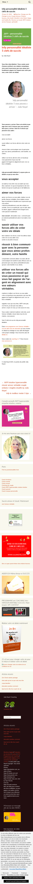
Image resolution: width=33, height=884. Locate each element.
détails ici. (5, 334)
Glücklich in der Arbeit (20, 18)
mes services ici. (7, 341)
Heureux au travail (16, 20)
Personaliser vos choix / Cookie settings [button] (17, 874)
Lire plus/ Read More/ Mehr (17, 869)
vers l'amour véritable (8, 504)
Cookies (14, 754)
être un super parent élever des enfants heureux (16, 563)
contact (6, 761)
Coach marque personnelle (10, 491)
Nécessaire (6, 873)
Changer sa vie (6, 16)
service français (6, 22)
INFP (24, 20)
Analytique (24, 873)
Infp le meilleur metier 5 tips (18, 393)
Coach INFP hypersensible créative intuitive (14, 487)
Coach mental (6, 481)
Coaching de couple (7, 485)
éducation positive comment (10, 686)
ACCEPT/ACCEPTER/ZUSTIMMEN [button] (16, 881)
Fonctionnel (15, 873)
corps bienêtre (6, 683)
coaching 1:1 (15, 339)
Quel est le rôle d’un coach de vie (11, 689)
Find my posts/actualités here (10, 469)
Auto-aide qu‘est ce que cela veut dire (13, 680)
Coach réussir (6, 483)
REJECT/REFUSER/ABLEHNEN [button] (13, 877)
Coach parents (6, 489)
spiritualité (15, 22)
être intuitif (10, 18)
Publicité (3, 875)
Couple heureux (16, 16)
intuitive (28, 20)
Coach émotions (6, 479)
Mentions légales (8, 752)
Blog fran (17, 14)
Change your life (26, 14)
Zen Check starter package (10, 677)
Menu (4, 2)
